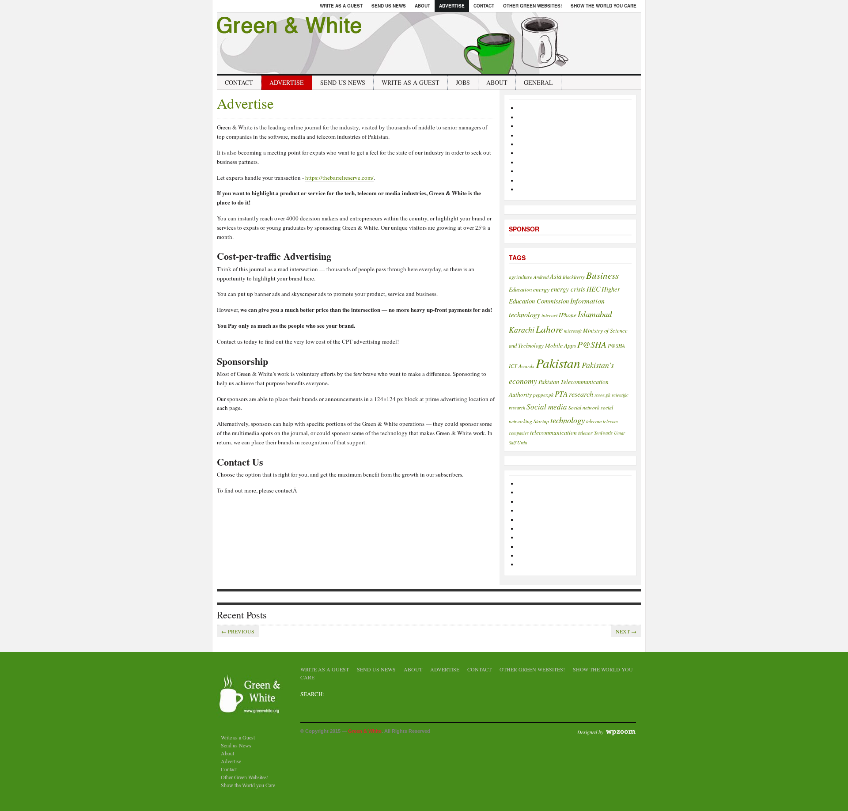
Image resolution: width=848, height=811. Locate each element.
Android (541, 277)
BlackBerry (574, 277)
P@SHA (591, 344)
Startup (541, 420)
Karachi (521, 329)
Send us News (388, 6)
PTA (561, 394)
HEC (593, 288)
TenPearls (603, 433)
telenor (585, 432)
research (581, 393)
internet (549, 314)
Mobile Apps (560, 345)
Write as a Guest (341, 6)
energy (541, 289)
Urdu (522, 443)
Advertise (452, 6)
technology (567, 419)
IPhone (567, 315)
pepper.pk (543, 394)
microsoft (573, 331)
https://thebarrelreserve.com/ (339, 178)
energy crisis (568, 288)
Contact (483, 6)
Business (602, 275)
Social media (546, 407)
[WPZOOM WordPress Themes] (620, 731)
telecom (594, 420)
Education (520, 289)
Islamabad (595, 313)
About (422, 6)
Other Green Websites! (532, 6)
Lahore (549, 328)
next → (626, 631)
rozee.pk (602, 395)
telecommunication (553, 432)
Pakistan (558, 362)
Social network (583, 407)
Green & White (365, 731)
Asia (555, 276)
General (538, 82)
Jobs (463, 82)
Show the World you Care (603, 6)
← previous (237, 631)
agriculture (520, 276)
